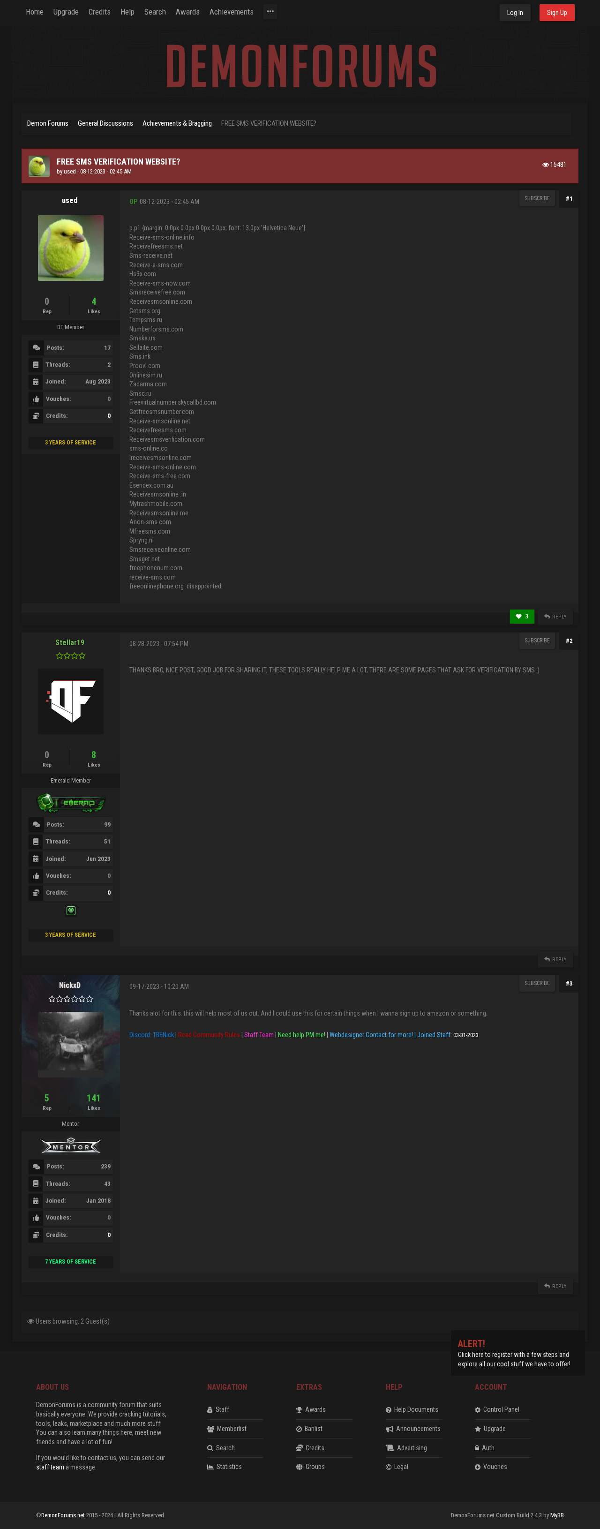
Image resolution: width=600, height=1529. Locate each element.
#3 (569, 983)
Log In (515, 12)
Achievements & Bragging (177, 123)
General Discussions (105, 123)
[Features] (270, 11)
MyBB (557, 1515)
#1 (569, 198)
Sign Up (557, 12)
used (70, 171)
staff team (50, 1467)
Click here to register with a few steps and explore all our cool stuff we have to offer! (514, 1354)
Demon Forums (47, 123)
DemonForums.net (63, 1515)
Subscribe (537, 198)
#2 (569, 640)
